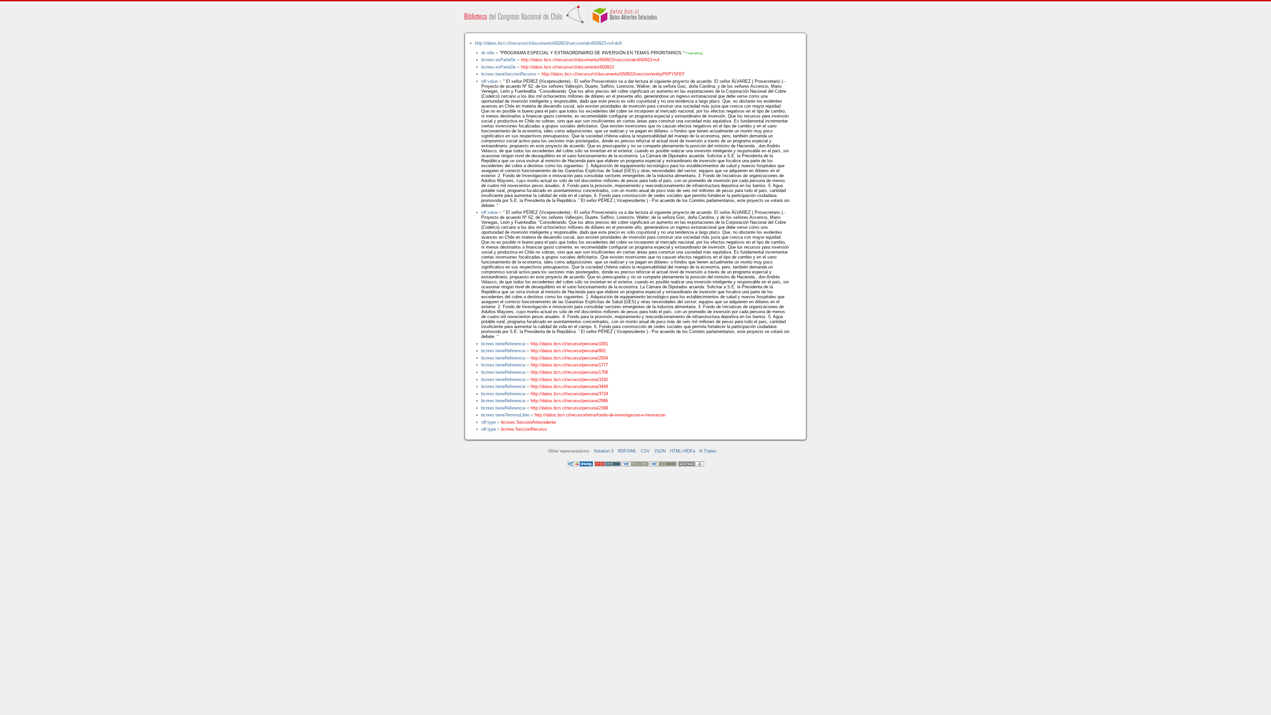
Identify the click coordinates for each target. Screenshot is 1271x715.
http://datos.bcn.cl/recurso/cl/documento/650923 (567, 67)
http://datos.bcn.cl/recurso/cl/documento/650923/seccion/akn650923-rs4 (590, 59)
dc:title (487, 52)
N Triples (708, 451)
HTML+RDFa (682, 451)
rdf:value (489, 81)
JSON (660, 451)
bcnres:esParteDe (498, 59)
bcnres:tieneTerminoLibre (505, 414)
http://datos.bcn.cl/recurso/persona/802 (568, 350)
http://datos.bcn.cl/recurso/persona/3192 (569, 379)
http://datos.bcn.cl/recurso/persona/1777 (569, 364)
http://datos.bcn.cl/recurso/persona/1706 (569, 372)
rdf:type (488, 422)
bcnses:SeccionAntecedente (528, 422)
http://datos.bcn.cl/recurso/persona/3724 (569, 393)
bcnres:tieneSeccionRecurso (508, 74)
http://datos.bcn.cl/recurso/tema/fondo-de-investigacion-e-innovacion (600, 414)
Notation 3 (603, 451)
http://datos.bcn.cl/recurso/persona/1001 (569, 343)
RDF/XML (627, 451)
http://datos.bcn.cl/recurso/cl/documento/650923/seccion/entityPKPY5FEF (613, 74)
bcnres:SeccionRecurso (524, 429)
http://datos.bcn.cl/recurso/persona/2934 (569, 358)
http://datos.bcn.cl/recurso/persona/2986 (569, 400)
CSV (645, 451)
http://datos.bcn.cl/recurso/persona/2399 (569, 407)
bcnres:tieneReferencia (503, 343)
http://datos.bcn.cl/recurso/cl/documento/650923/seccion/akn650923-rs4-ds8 (548, 43)
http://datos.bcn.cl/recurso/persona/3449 (569, 386)
